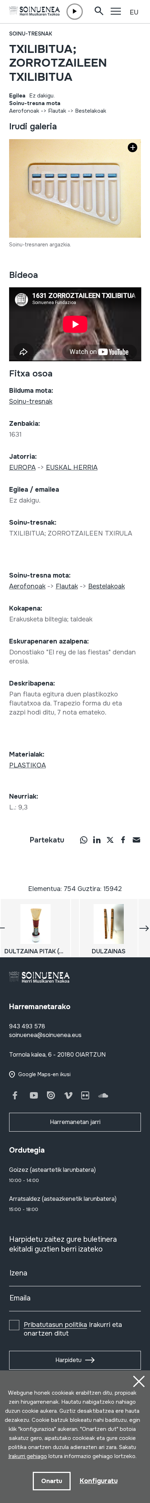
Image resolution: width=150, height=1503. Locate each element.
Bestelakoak (90, 111)
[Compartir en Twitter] (110, 839)
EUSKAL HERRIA (72, 467)
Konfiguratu (99, 1481)
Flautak (57, 111)
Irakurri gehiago (27, 1456)
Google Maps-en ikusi (44, 1074)
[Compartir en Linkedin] (97, 839)
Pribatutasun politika (55, 1325)
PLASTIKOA (27, 765)
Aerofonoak (24, 111)
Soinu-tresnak (30, 33)
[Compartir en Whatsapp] (83, 839)
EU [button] (134, 12)
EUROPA (22, 467)
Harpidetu (68, 1360)
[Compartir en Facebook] (123, 839)
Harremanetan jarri (75, 1122)
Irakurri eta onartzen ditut (73, 1329)
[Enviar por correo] (136, 839)
